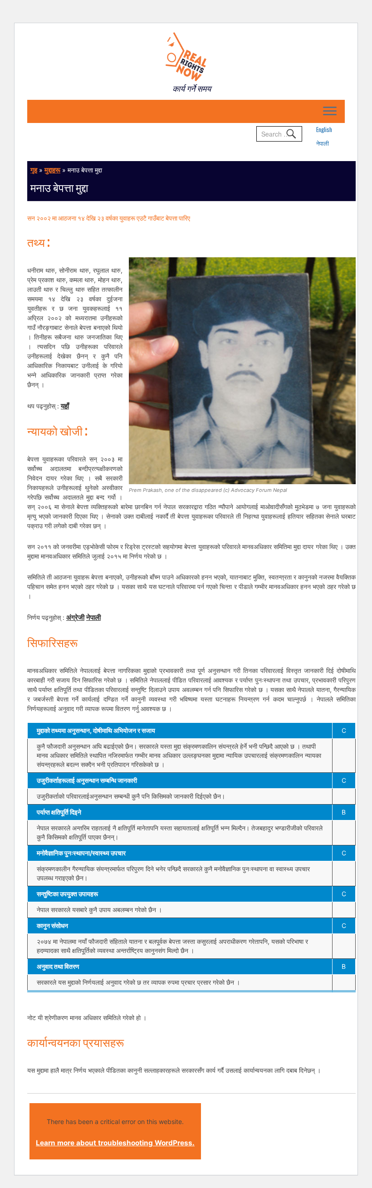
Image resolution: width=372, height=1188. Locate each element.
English (324, 129)
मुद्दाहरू (52, 170)
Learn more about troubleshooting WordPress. (115, 1143)
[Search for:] (279, 134)
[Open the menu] (330, 111)
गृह (33, 170)
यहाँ (65, 406)
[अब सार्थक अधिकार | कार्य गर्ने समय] (186, 56)
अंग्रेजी (75, 617)
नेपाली (322, 142)
